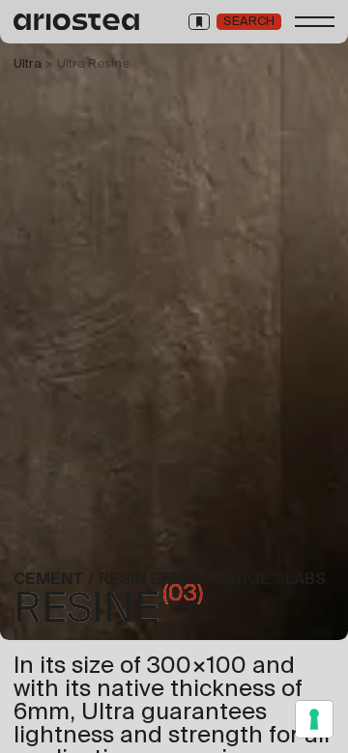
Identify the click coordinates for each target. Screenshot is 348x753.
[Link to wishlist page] (199, 22)
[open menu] (315, 21)
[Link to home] (77, 22)
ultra (28, 63)
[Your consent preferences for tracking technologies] (314, 719)
